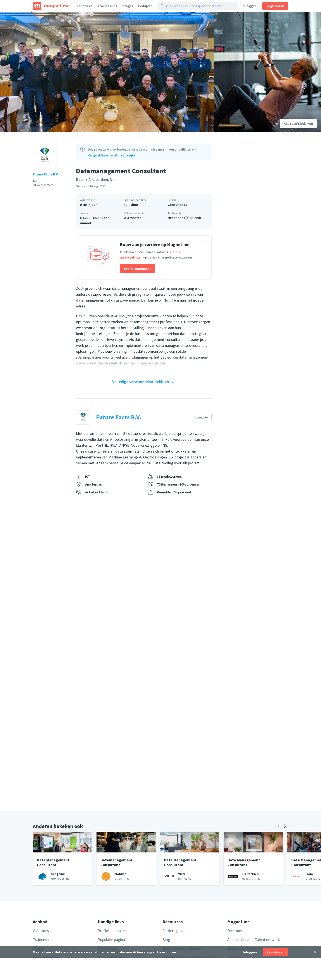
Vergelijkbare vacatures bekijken (112, 155)
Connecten (202, 417)
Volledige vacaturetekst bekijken (140, 381)
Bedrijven (145, 6)
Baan (80, 179)
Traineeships (107, 6)
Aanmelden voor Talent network (253, 939)
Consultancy (177, 204)
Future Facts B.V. (46, 174)
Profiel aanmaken (137, 268)
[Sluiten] (315, 952)
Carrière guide (173, 930)
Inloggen (249, 6)
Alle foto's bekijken (298, 123)
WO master (132, 217)
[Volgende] (285, 826)
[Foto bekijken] (107, 72)
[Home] (51, 6)
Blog (166, 939)
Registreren (275, 6)
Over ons (234, 930)
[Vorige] (278, 826)
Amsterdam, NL (101, 179)
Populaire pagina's (113, 939)
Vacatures (84, 6)
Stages (127, 6)
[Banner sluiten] (205, 241)
